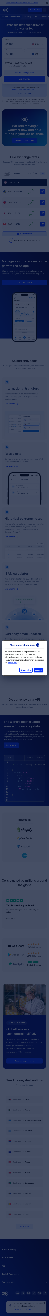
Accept (38, 670)
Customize (26, 670)
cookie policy (13, 663)
